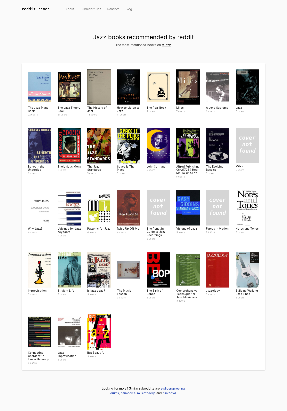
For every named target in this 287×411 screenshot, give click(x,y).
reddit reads (36, 9)
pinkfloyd (169, 393)
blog (129, 9)
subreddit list (91, 9)
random (113, 9)
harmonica (128, 393)
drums (114, 393)
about (69, 9)
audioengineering (173, 388)
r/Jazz (166, 45)
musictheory (146, 393)
